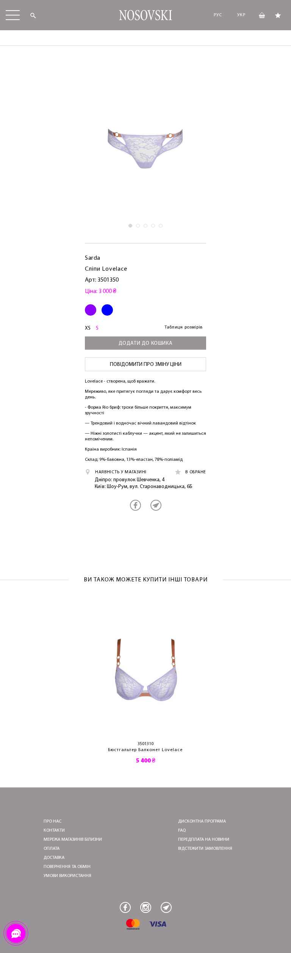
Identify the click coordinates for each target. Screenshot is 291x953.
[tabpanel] (145, 143)
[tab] (130, 226)
